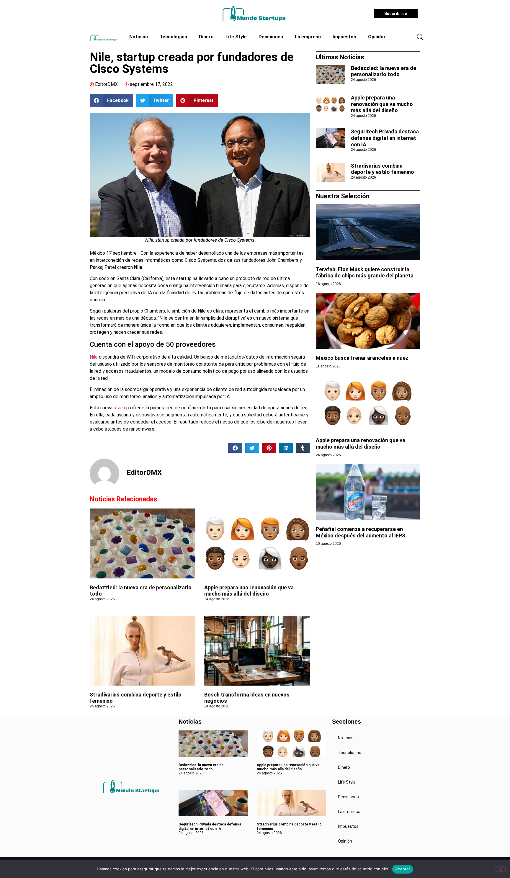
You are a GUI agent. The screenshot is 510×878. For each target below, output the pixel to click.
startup (121, 408)
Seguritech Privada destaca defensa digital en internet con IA (385, 137)
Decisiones (271, 37)
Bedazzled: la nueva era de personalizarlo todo (383, 71)
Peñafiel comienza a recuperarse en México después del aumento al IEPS (360, 532)
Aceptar (402, 868)
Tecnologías (173, 37)
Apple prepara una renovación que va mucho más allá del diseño (249, 590)
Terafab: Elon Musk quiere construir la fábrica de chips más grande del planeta (364, 272)
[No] (501, 869)
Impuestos (344, 37)
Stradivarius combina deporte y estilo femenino (382, 169)
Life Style (236, 37)
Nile (94, 357)
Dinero (206, 37)
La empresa (308, 37)
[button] (420, 37)
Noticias (138, 37)
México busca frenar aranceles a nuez (363, 358)
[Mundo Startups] (254, 13)
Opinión (376, 37)
